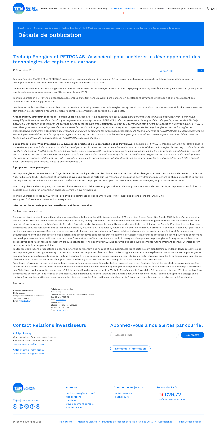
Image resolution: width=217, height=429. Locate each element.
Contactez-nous (123, 393)
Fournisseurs (121, 396)
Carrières (71, 400)
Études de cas (74, 407)
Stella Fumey (61, 300)
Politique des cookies (190, 421)
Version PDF (166, 70)
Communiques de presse (46, 28)
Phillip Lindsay (25, 301)
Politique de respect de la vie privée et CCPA (127, 421)
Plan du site (65, 421)
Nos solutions (73, 396)
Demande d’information (130, 348)
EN (213, 8)
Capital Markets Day (96, 8)
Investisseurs (49, 8)
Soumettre (192, 334)
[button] (207, 8)
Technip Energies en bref (80, 393)
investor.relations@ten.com (28, 344)
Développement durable (80, 403)
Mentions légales (87, 421)
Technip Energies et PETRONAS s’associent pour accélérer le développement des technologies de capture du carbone (121, 28)
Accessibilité (165, 421)
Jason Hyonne (62, 310)
